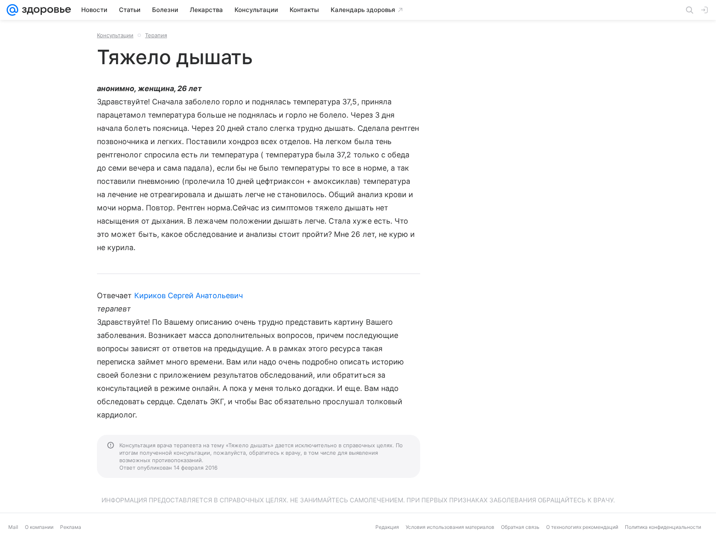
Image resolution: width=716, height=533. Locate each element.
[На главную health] (44, 10)
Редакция (387, 527)
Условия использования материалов (450, 527)
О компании (39, 527)
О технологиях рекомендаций (582, 527)
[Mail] (12, 10)
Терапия (156, 35)
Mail (13, 527)
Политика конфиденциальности (663, 527)
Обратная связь (520, 527)
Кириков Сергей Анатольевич (188, 295)
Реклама (70, 527)
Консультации (115, 35)
